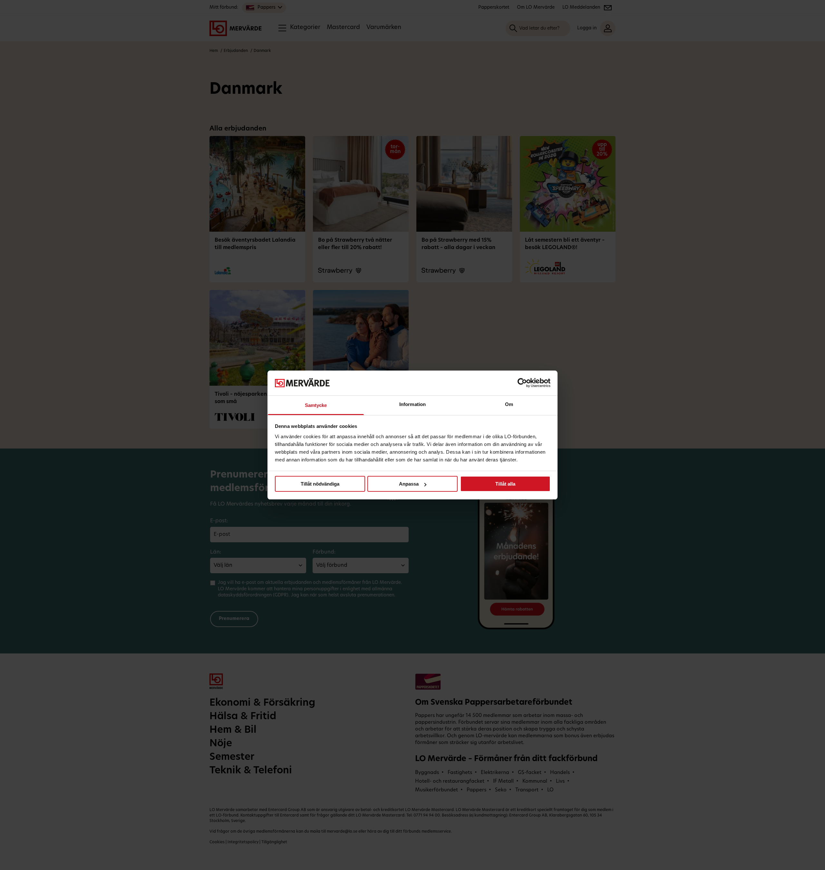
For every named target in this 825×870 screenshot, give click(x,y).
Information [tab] (412, 404)
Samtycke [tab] (316, 405)
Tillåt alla (505, 484)
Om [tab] (509, 404)
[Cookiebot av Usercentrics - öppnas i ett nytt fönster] (522, 383)
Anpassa (409, 484)
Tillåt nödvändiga (320, 484)
